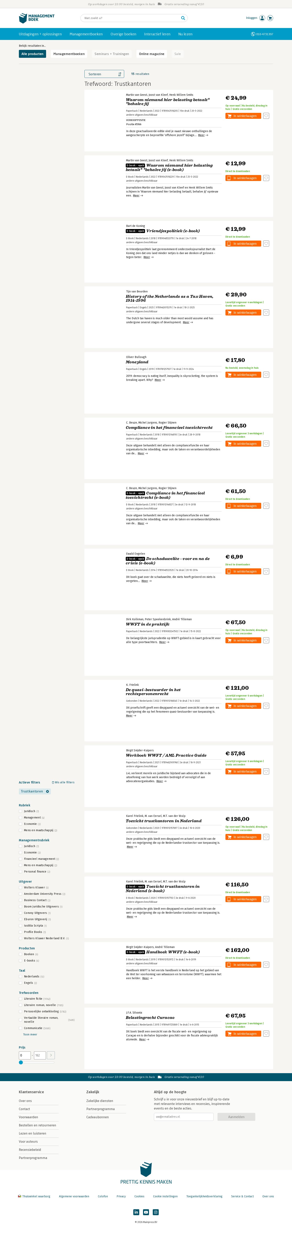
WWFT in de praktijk (148, 624)
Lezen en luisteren (32, 1133)
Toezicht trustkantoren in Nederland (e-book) (163, 888)
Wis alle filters (64, 782)
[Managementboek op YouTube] (146, 1212)
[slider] (21, 1062)
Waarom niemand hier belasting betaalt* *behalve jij (168, 101)
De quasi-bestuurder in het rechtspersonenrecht (153, 691)
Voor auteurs (28, 1141)
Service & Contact (242, 1196)
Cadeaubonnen (97, 1117)
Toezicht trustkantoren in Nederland (164, 820)
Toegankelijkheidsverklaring (204, 1196)
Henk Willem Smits (181, 95)
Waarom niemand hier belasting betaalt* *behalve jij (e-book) (169, 167)
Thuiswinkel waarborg (36, 1196)
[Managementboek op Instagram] (156, 1212)
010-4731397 (264, 34)
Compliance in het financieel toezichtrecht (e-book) (165, 495)
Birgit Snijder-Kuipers (140, 750)
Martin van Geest (136, 95)
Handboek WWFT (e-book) (163, 952)
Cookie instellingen (165, 1196)
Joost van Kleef (158, 95)
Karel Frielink (134, 816)
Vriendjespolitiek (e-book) (163, 230)
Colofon (103, 1196)
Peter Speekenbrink (158, 619)
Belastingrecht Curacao (150, 1017)
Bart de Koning (135, 226)
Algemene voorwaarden (74, 1196)
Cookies (139, 1196)
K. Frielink (132, 685)
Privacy (121, 1196)
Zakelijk (92, 1092)
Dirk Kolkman (134, 619)
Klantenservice (31, 1092)
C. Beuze (131, 422)
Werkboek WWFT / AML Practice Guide (166, 755)
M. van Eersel (153, 816)
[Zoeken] (183, 18)
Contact (24, 1109)
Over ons (25, 1101)
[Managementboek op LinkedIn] (136, 1212)
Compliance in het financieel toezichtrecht (169, 427)
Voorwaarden (28, 1117)
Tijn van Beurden (137, 291)
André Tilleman (182, 619)
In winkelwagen (245, 116)
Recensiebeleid (30, 1150)
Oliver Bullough (136, 357)
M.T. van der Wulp (174, 816)
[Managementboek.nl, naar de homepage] (37, 22)
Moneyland (137, 362)
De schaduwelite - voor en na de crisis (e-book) (168, 561)
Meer (201, 135)
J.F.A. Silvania (134, 1012)
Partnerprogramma (33, 1158)
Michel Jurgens (147, 422)
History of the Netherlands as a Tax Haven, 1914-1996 (170, 298)
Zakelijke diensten (99, 1101)
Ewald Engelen (135, 553)
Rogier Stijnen (167, 422)
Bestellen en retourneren (37, 1125)
